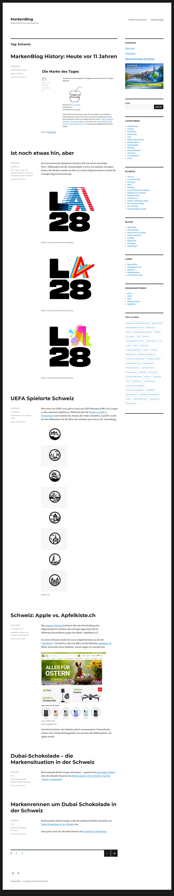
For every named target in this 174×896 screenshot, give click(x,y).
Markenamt (131, 354)
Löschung (144, 345)
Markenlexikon (133, 272)
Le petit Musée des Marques (138, 190)
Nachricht (19, 629)
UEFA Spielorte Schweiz (42, 398)
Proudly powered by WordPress (35, 881)
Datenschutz (130, 54)
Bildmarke (150, 327)
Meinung (131, 148)
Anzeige (130, 129)
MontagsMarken (134, 150)
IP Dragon (131, 182)
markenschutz (147, 368)
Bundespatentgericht (143, 332)
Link (12, 629)
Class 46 (130, 177)
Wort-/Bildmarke (140, 399)
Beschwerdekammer (135, 327)
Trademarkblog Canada (136, 209)
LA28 (16, 170)
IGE (22, 415)
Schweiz (19, 73)
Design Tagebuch (134, 235)
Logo (135, 345)
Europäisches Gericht (135, 341)
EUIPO (146, 336)
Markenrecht (148, 363)
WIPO (128, 399)
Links (128, 345)
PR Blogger (131, 243)
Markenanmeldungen (135, 359)
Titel (128, 381)
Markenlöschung (133, 363)
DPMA (157, 332)
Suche (127, 103)
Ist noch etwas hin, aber (42, 153)
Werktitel (150, 390)
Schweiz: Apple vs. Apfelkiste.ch (53, 615)
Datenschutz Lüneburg (136, 233)
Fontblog (131, 238)
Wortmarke (154, 399)
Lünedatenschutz (134, 267)
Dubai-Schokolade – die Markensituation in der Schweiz (53, 759)
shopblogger (132, 246)
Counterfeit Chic (133, 179)
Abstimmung (132, 126)
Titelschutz (136, 381)
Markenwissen (133, 142)
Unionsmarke (149, 381)
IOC (12, 170)
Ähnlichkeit (131, 403)
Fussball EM (16, 415)
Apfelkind (47, 643)
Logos (21, 170)
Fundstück (15, 167)
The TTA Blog (132, 206)
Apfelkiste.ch (105, 643)
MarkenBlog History (19, 70)
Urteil (129, 158)
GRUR (129, 296)
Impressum (130, 48)
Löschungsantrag (133, 350)
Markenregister (17, 782)
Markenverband (133, 301)
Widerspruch (23, 635)
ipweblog (131, 187)
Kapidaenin (131, 241)
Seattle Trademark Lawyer (137, 201)
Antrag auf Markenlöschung (137, 323)
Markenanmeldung (146, 354)
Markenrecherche (138, 19)
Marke (145, 350)
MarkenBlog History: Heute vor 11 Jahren (64, 56)
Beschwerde (157, 323)
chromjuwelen (133, 230)
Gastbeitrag (132, 134)
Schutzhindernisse (134, 377)
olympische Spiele (18, 175)
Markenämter (132, 145)
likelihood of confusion (136, 193)
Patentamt (153, 372)
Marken (21, 173)
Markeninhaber (153, 359)
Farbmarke (151, 341)
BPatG (128, 332)
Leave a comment (18, 77)
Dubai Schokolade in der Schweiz (57, 824)
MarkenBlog (22, 19)
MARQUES (131, 304)
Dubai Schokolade (18, 779)
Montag (142, 372)
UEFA (13, 418)
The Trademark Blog (135, 204)
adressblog (131, 227)
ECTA (129, 293)
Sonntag (157, 377)
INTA (129, 299)
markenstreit (131, 372)
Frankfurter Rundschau (94, 831)
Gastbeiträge (156, 19)
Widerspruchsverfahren (149, 394)
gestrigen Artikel (106, 772)
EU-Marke (130, 336)
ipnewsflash (132, 264)
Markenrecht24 (133, 195)
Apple (13, 73)
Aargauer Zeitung (54, 625)
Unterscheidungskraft (135, 385)
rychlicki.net (132, 198)
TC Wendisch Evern (135, 275)
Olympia (28, 173)
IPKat (129, 185)
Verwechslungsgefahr (135, 390)
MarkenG (131, 270)
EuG (138, 336)
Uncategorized (133, 156)
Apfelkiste (15, 632)
